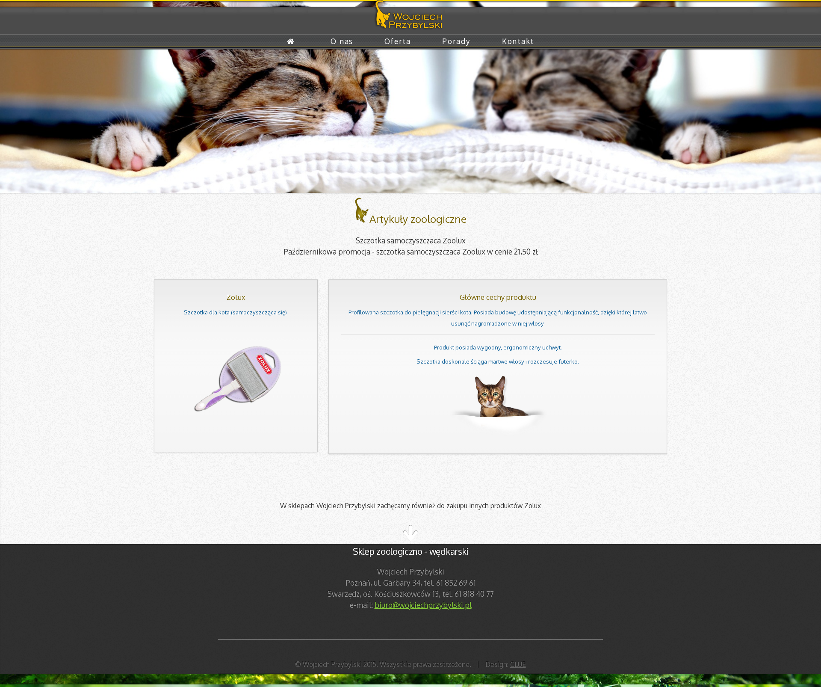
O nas (342, 41)
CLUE (518, 664)
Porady (456, 41)
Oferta (397, 41)
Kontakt (518, 41)
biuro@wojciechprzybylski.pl (423, 605)
